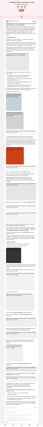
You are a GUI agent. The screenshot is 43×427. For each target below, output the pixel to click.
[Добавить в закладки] (9, 407)
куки (8, 422)
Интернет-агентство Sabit (14, 20)
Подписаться (34, 21)
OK (39, 422)
